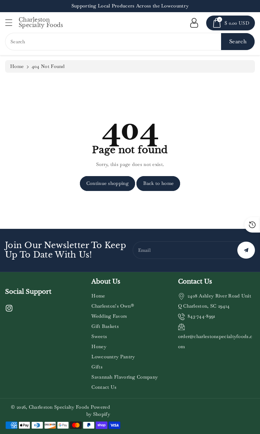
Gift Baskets (105, 326)
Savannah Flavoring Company (124, 377)
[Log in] (194, 23)
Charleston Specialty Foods (59, 407)
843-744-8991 (201, 316)
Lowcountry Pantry (113, 357)
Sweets (99, 336)
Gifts (97, 367)
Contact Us (103, 387)
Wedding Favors (109, 316)
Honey (98, 346)
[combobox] (130, 41)
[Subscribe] (246, 250)
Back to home (158, 183)
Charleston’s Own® (112, 306)
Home (17, 66)
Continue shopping (107, 183)
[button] (12, 22)
